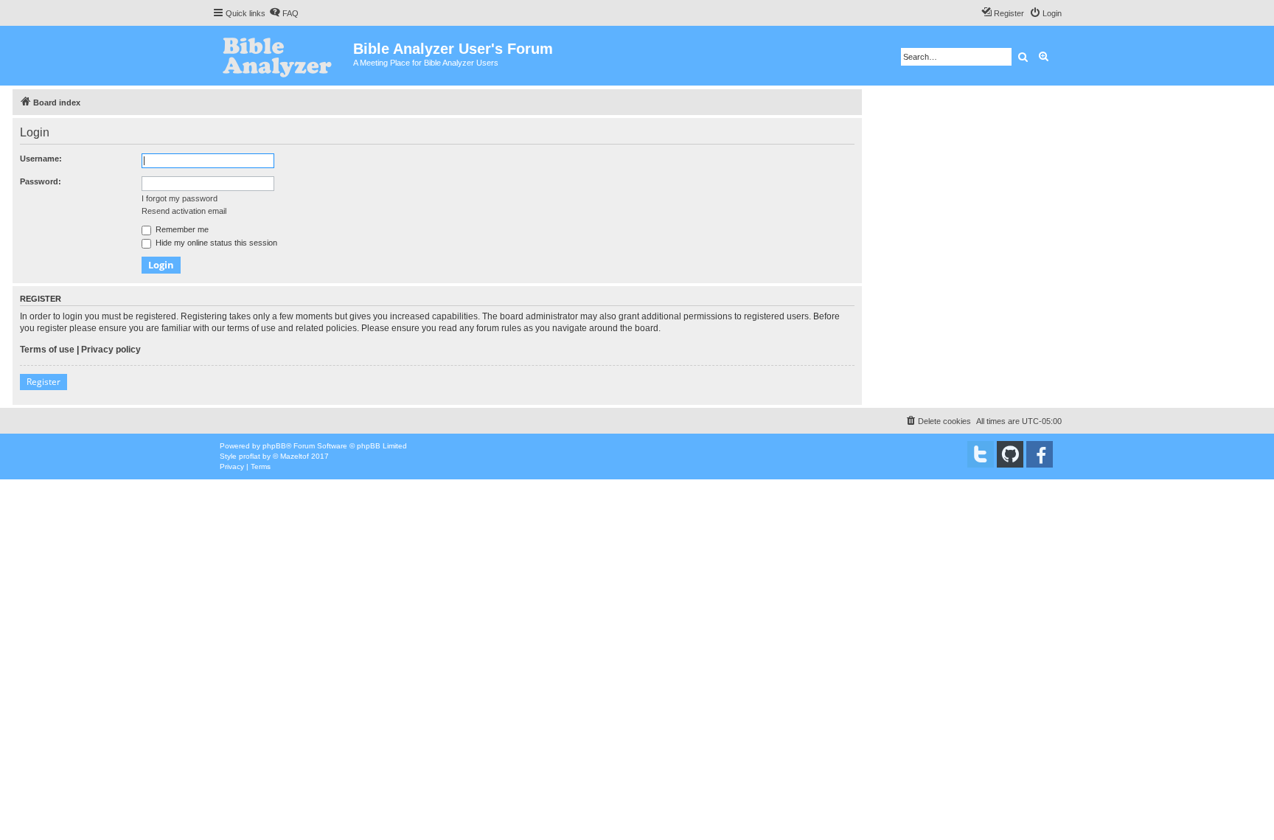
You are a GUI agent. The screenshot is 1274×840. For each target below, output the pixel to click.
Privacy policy (111, 349)
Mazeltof (294, 456)
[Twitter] (980, 454)
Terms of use (47, 349)
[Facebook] (1039, 454)
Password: (40, 181)
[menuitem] (284, 13)
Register (43, 381)
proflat (249, 456)
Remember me (181, 229)
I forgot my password (179, 198)
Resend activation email (184, 210)
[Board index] (282, 55)
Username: (41, 158)
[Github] (1010, 454)
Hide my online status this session (215, 242)
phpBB (274, 446)
